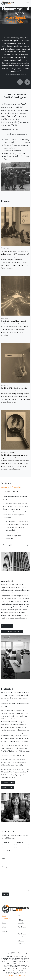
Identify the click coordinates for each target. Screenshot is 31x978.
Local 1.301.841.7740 (7, 917)
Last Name (19, 842)
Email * (4, 858)
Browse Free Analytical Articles (11, 631)
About (4, 927)
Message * (5, 867)
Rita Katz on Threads (22, 928)
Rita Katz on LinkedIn (22, 935)
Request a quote (7, 626)
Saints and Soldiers (8, 782)
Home (4, 923)
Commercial (7, 545)
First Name (5, 842)
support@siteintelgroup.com (15, 975)
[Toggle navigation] (27, 3)
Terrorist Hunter (7, 787)
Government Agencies (11, 491)
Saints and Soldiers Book (22, 942)
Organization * (6, 850)
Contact (4, 931)
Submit (5, 894)
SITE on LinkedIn (21, 921)
